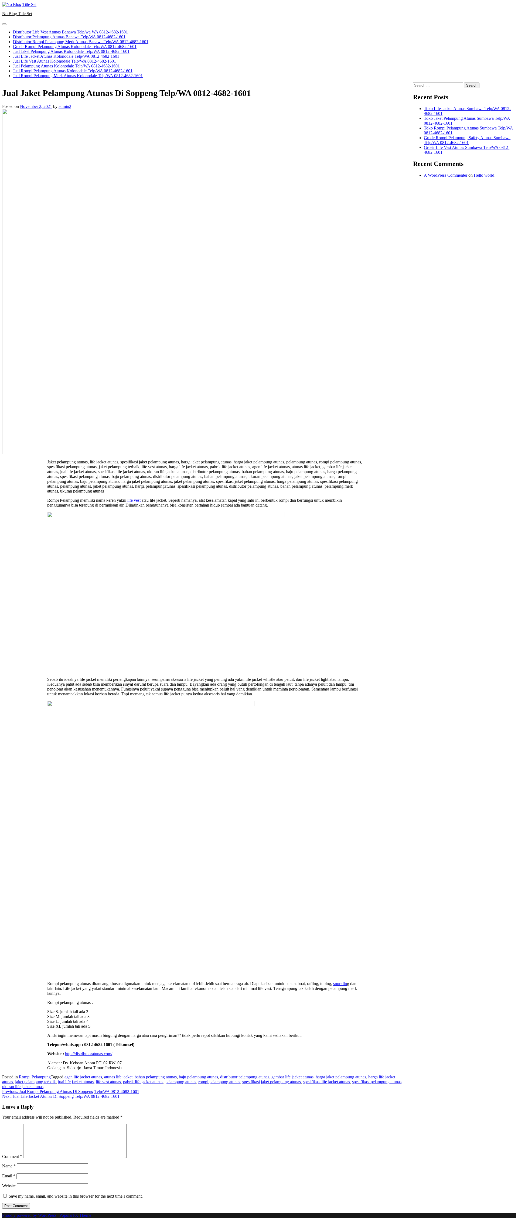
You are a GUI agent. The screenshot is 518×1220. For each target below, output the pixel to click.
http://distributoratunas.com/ (88, 1053)
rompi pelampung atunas (219, 1081)
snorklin (340, 983)
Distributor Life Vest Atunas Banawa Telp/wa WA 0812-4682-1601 (70, 32)
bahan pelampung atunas (156, 1077)
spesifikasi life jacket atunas (326, 1081)
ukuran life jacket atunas (22, 1086)
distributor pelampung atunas (244, 1077)
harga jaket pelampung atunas (341, 1077)
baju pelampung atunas (198, 1077)
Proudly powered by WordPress (29, 1215)
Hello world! (485, 175)
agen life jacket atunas (83, 1077)
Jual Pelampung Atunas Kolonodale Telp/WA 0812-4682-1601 (66, 66)
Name (9, 1166)
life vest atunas (108, 1081)
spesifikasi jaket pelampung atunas (271, 1081)
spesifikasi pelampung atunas (376, 1081)
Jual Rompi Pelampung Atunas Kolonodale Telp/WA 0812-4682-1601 (72, 71)
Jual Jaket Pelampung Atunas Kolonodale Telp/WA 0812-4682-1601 (71, 51)
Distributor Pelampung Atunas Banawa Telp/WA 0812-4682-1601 (69, 37)
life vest (134, 500)
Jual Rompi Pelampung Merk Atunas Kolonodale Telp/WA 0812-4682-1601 (78, 75)
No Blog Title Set (17, 13)
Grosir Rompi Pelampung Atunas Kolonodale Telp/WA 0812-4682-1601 (75, 46)
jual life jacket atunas (76, 1081)
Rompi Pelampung (35, 1077)
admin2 (65, 106)
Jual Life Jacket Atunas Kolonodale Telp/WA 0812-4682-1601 (66, 56)
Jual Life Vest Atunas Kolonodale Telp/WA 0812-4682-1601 (64, 61)
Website (9, 1186)
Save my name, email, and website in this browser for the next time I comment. (76, 1196)
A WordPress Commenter (445, 175)
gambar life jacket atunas (292, 1077)
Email (8, 1176)
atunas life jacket (118, 1077)
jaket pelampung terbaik (35, 1081)
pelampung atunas (180, 1081)
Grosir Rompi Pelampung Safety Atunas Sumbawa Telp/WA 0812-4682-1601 (467, 140)
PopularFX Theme (75, 1215)
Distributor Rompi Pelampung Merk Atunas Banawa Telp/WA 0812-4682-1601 (80, 41)
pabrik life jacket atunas (143, 1081)
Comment (12, 1156)
